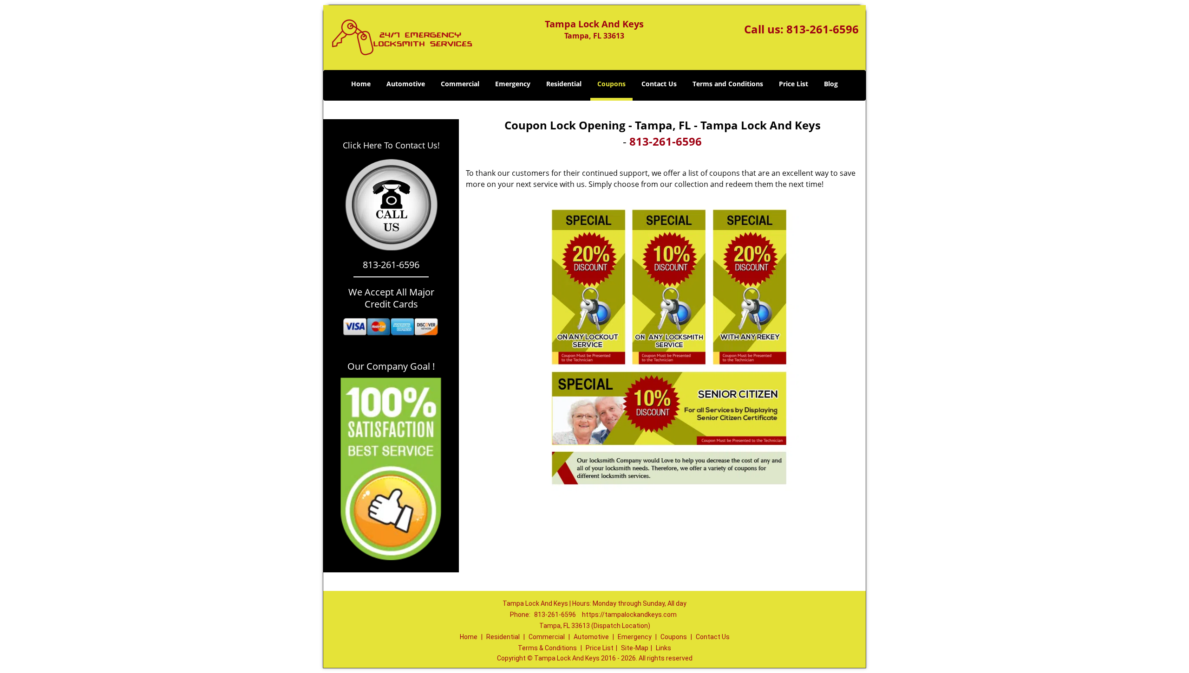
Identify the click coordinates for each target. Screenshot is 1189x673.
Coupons (611, 83)
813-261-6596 (822, 29)
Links (663, 648)
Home (361, 83)
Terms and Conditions (727, 83)
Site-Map (634, 648)
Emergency (512, 83)
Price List (793, 83)
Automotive (405, 83)
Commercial (460, 83)
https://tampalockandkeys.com (629, 614)
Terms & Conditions (547, 648)
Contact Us (659, 83)
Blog (831, 83)
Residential (563, 83)
